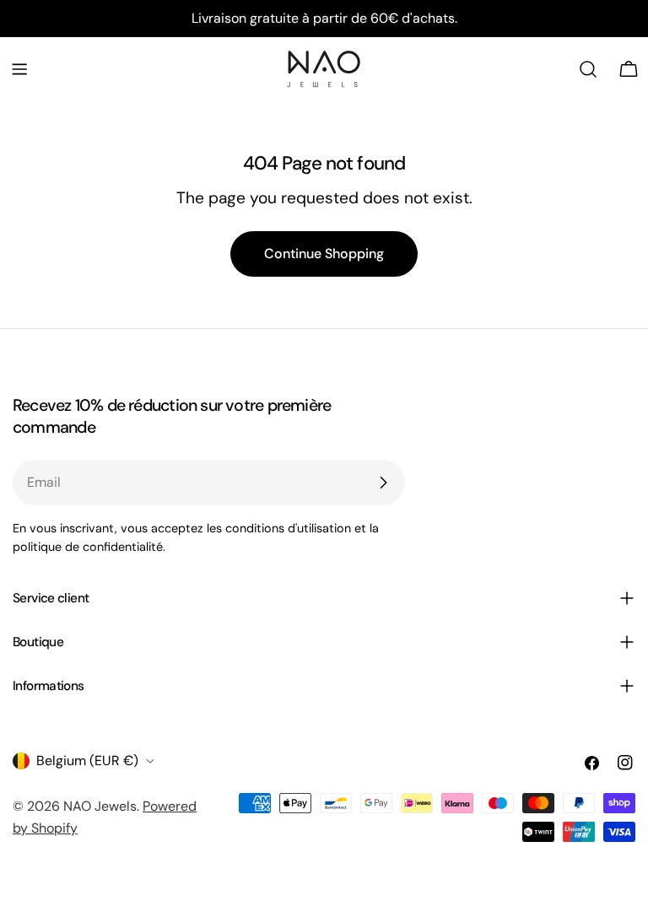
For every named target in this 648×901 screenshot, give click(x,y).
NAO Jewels (100, 806)
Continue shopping (324, 253)
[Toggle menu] (19, 69)
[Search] (588, 69)
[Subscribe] (383, 482)
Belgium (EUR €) (87, 760)
